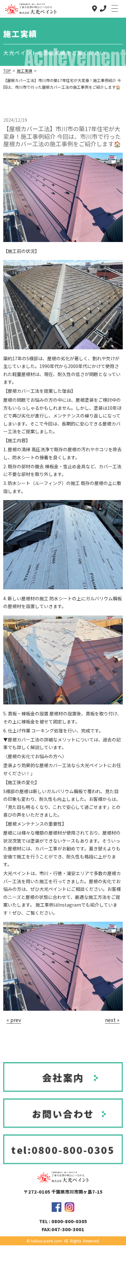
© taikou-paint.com (44, 1240)
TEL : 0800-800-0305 (63, 1221)
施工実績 (24, 70)
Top (7, 70)
